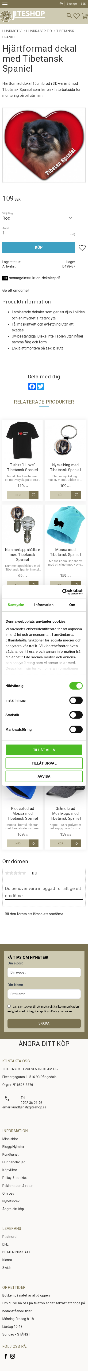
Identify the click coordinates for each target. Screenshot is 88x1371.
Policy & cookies (14, 1178)
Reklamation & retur (17, 1186)
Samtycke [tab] (16, 605)
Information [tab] (44, 605)
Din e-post (15, 963)
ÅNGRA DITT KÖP (44, 1044)
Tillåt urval (44, 763)
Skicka (44, 1023)
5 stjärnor (24, 873)
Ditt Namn (15, 985)
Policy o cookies (61, 1011)
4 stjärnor (20, 873)
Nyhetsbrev (10, 1201)
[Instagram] (12, 1356)
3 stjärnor (15, 873)
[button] (6, 5)
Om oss (8, 1194)
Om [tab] (72, 605)
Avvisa (44, 776)
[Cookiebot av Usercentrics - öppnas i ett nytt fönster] (63, 592)
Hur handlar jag (13, 1162)
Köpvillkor (9, 1170)
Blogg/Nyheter (13, 1147)
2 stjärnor (11, 873)
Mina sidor (10, 1139)
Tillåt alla (44, 750)
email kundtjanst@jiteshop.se (24, 1107)
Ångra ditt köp (13, 1209)
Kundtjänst (10, 1155)
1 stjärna (7, 873)
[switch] (76, 700)
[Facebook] (5, 1356)
